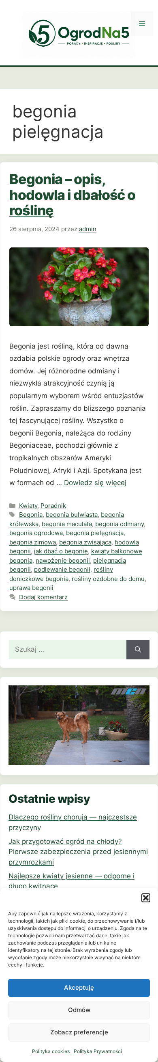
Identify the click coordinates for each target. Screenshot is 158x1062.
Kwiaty (28, 505)
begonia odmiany (119, 524)
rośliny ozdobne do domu (108, 579)
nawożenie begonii (63, 560)
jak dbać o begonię (61, 551)
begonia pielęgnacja (95, 533)
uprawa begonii (31, 588)
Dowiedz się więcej (95, 483)
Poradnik (53, 505)
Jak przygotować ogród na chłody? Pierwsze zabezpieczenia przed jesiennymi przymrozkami (78, 851)
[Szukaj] (137, 649)
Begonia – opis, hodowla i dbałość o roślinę (72, 194)
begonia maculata (67, 524)
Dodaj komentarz (43, 597)
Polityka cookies (51, 1051)
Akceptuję (79, 987)
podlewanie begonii (62, 569)
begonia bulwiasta (72, 514)
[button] (146, 898)
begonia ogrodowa (36, 533)
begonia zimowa (32, 542)
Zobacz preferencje (79, 1032)
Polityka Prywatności (98, 1051)
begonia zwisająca (85, 542)
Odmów (79, 1010)
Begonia (31, 514)
